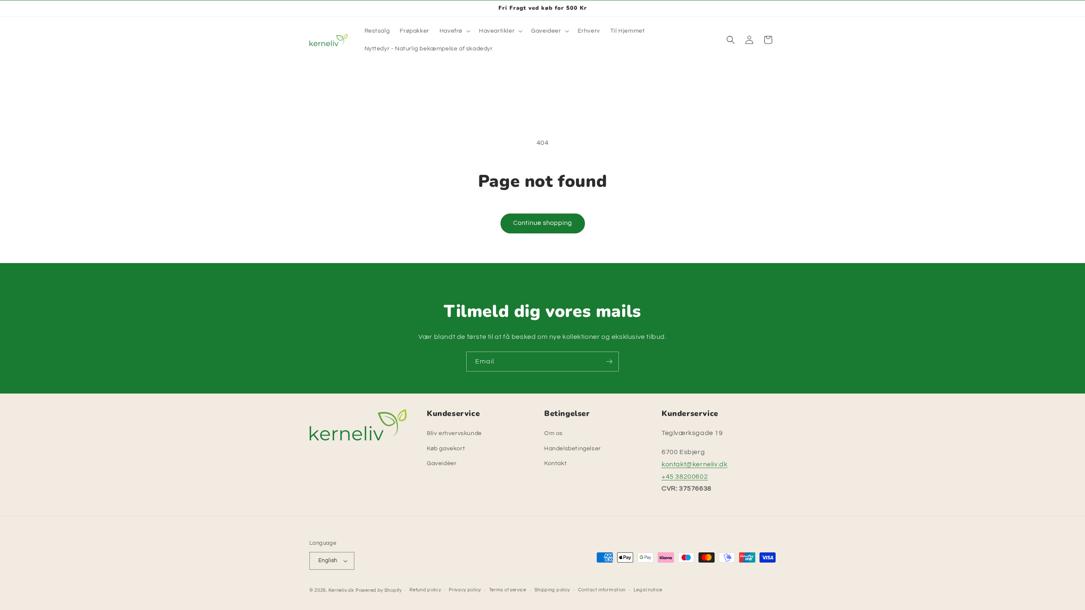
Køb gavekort (446, 448)
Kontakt (555, 463)
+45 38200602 (685, 476)
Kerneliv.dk (341, 590)
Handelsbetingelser (572, 448)
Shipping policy (552, 590)
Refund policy (425, 590)
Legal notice (648, 590)
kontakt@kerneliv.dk (694, 464)
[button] (454, 31)
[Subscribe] (609, 362)
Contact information (602, 590)
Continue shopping (542, 223)
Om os (553, 433)
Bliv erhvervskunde (454, 433)
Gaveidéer (441, 463)
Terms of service (507, 590)
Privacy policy (465, 590)
